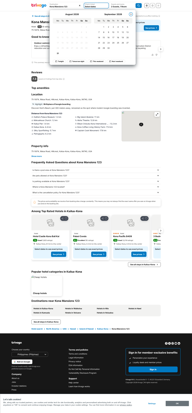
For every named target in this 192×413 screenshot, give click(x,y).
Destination (54, 4)
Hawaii (73, 329)
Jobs (14, 382)
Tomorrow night (78, 61)
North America (52, 329)
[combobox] (66, 6)
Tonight (61, 61)
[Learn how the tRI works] (64, 79)
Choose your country (21, 349)
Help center (74, 382)
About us (15, 378)
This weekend (98, 61)
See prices (150, 28)
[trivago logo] (38, 5)
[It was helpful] (152, 54)
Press (14, 390)
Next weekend (117, 61)
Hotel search (37, 329)
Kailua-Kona (102, 329)
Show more (36, 156)
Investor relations (19, 386)
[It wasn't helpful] (156, 54)
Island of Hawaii (86, 329)
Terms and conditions (78, 354)
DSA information (75, 365)
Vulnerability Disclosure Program (82, 373)
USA (65, 329)
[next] (130, 14)
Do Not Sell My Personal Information (84, 369)
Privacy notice (75, 361)
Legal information (76, 357)
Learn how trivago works (79, 386)
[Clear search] (79, 5)
